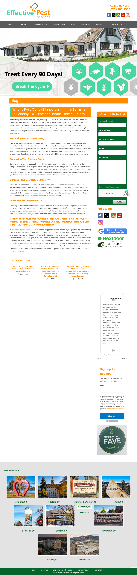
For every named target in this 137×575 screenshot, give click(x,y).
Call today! (21, 251)
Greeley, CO (52, 559)
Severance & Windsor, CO (84, 502)
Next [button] (134, 78)
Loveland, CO (21, 502)
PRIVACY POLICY (83, 570)
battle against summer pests (26, 230)
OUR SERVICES (58, 570)
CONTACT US (99, 570)
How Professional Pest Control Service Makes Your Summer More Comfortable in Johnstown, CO (50, 271)
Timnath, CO (84, 512)
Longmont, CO (60, 531)
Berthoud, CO (28, 531)
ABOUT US (44, 570)
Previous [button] (2, 78)
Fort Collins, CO (52, 502)
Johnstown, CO (109, 531)
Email (102, 385)
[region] (68, 79)
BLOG (70, 570)
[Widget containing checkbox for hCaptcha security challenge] (114, 193)
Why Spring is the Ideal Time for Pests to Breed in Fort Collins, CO (23, 269)
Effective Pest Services (71, 128)
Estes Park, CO (116, 502)
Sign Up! (112, 416)
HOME (33, 570)
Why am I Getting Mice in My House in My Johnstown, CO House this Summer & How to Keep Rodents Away (77, 271)
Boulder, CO (84, 559)
